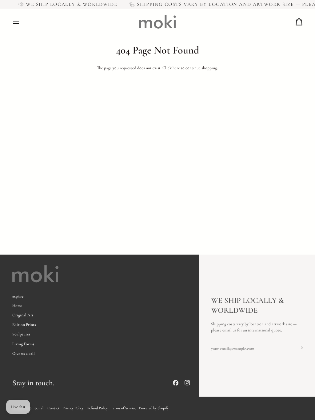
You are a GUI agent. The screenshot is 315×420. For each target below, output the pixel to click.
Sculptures (21, 334)
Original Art (23, 315)
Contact (53, 408)
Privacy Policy (72, 408)
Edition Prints (24, 324)
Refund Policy (97, 408)
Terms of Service (123, 408)
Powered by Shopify (154, 408)
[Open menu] (21, 22)
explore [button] (17, 296)
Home (17, 305)
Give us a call (23, 353)
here (176, 67)
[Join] (298, 348)
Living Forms (23, 344)
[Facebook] (175, 383)
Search (39, 408)
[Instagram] (187, 383)
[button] (147, 295)
